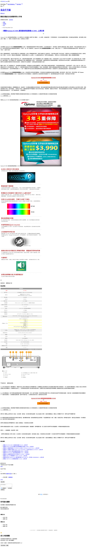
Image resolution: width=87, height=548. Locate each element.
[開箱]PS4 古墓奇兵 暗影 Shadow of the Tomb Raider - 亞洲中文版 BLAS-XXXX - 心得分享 (23, 449)
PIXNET (34, 530)
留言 (10, 473)
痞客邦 (7, 473)
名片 (4, 25)
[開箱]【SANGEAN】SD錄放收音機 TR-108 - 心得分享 (15, 445)
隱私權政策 (51, 530)
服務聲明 (55, 530)
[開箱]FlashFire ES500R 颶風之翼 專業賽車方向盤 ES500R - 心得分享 (18, 446)
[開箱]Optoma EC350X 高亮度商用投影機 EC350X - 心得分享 (23, 31)
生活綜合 (11, 19)
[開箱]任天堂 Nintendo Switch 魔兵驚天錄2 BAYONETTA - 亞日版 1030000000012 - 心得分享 (23, 457)
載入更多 (2, 481)
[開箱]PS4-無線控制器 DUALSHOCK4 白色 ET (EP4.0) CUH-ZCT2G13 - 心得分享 (21, 448)
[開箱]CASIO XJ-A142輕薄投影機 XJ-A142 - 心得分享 (15, 458)
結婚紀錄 (10, 477)
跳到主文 (3, 13)
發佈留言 (2, 489)
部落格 (4, 23)
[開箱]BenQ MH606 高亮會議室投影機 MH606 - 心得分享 (15, 451)
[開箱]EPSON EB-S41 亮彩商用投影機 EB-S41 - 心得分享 (15, 452)
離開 (7, 545)
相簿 (4, 22)
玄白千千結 (6, 10)
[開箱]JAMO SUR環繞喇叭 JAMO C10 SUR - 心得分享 (15, 455)
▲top (2, 479)
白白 (2, 466)
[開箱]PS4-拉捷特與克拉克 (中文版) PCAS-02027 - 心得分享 (16, 454)
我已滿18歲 (3, 545)
